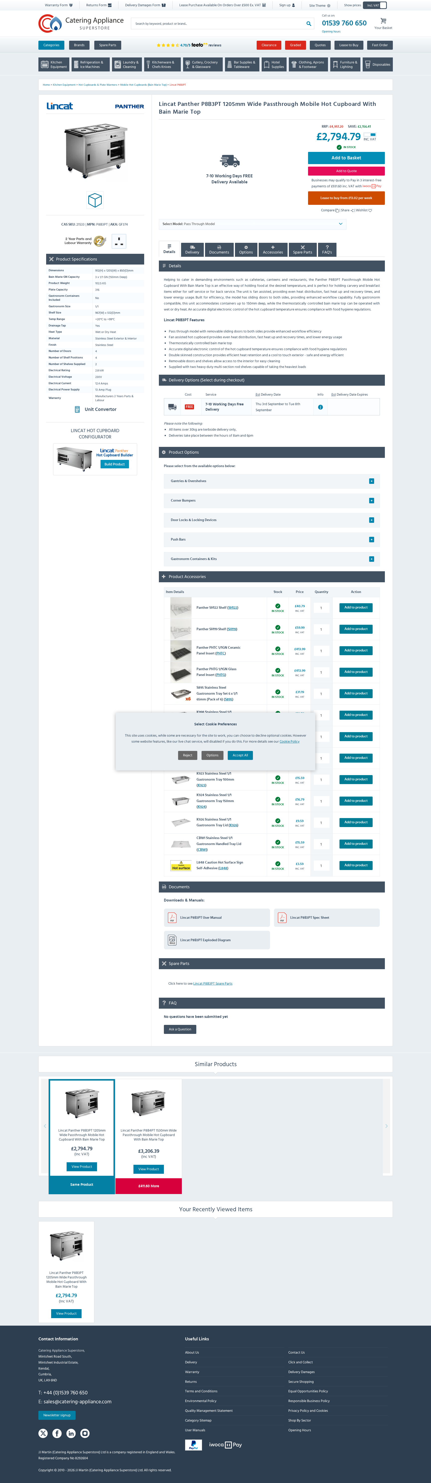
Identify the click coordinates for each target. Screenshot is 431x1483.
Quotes (320, 44)
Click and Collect (300, 1362)
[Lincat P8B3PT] (95, 151)
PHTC (220, 653)
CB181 (202, 850)
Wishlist (362, 210)
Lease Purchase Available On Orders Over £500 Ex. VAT (220, 4)
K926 (233, 825)
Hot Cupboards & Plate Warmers (98, 85)
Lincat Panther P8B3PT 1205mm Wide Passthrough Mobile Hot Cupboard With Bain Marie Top (66, 1279)
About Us (192, 1352)
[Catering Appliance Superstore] (80, 23)
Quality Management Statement (209, 1410)
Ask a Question (180, 1029)
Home (46, 85)
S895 (228, 699)
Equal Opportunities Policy (308, 1391)
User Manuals (195, 1430)
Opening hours (331, 31)
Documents (219, 252)
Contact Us (296, 1352)
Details (169, 252)
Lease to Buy (348, 44)
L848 (223, 868)
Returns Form (96, 4)
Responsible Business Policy (308, 1401)
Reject (187, 755)
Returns (191, 1381)
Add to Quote (346, 170)
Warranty (192, 1371)
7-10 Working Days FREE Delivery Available (229, 179)
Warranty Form (56, 4)
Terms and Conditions (201, 1391)
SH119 (232, 629)
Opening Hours (299, 1430)
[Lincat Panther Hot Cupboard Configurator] (95, 458)
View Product (82, 1166)
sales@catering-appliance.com (77, 1401)
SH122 (232, 607)
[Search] (309, 23)
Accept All (240, 755)
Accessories (273, 252)
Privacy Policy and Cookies (308, 1410)
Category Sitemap (198, 1420)
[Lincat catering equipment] (60, 106)
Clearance (269, 44)
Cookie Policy (290, 741)
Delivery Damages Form (143, 4)
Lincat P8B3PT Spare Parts (212, 983)
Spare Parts (107, 44)
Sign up (285, 4)
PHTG (220, 675)
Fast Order (380, 44)
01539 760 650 (344, 23)
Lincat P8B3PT (178, 85)
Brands (79, 44)
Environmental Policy (200, 1401)
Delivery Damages (301, 1371)
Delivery (192, 252)
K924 (202, 807)
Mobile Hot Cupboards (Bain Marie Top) (143, 85)
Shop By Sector (299, 1420)
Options (212, 755)
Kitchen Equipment (64, 85)
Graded (295, 44)
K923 (201, 785)
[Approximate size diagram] (95, 201)
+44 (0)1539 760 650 (65, 1392)
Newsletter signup (57, 1415)
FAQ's (327, 252)
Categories (51, 44)
